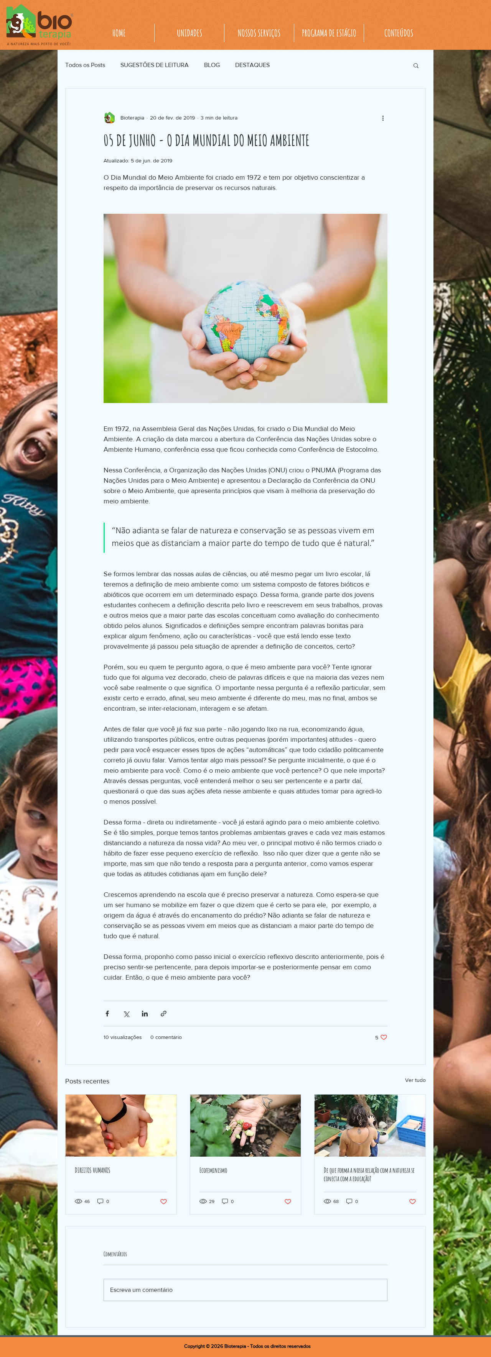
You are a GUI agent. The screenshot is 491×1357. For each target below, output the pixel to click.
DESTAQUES (252, 65)
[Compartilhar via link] (163, 1013)
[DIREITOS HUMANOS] (121, 1126)
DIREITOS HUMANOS (92, 1170)
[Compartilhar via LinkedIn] (144, 1013)
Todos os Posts (85, 65)
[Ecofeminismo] (245, 1126)
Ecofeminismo (213, 1170)
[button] (416, 65)
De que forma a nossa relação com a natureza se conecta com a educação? (369, 1174)
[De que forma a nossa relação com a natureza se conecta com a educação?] (370, 1126)
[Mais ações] (382, 117)
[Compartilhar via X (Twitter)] (126, 1013)
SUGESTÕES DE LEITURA (154, 65)
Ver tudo (415, 1080)
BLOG (212, 65)
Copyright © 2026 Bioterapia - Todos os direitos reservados (247, 1346)
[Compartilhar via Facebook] (107, 1013)
